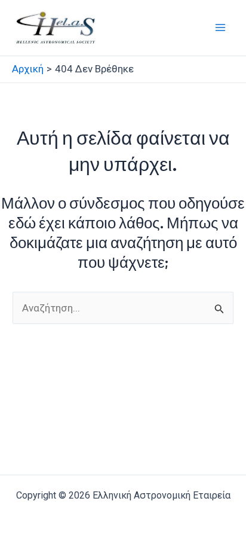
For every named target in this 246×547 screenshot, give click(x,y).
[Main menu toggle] (221, 28)
